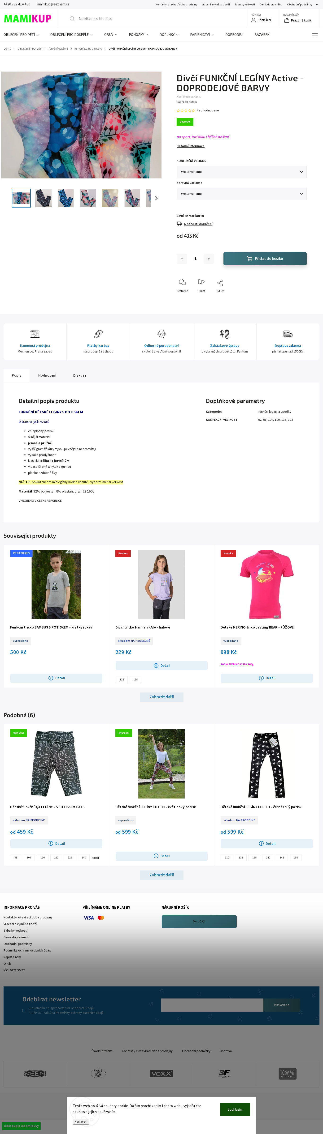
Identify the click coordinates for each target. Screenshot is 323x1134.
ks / (199, 921)
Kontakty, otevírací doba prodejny (176, 5)
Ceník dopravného (271, 5)
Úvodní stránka (102, 1051)
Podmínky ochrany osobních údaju (27, 950)
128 (135, 680)
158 (295, 858)
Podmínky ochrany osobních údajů (80, 1013)
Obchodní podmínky (299, 5)
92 (260, 419)
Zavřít (299, 299)
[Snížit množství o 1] (182, 259)
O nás (7, 963)
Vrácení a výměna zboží (216, 5)
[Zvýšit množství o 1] (209, 259)
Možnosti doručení (198, 224)
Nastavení (81, 1121)
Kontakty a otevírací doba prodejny (147, 1051)
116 (283, 419)
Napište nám (12, 957)
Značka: (187, 102)
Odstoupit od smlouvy (21, 1126)
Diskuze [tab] (80, 375)
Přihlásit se (281, 1005)
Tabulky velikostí (245, 5)
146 (282, 858)
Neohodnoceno (208, 110)
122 (290, 419)
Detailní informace (191, 146)
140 (84, 858)
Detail (60, 678)
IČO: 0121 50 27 (14, 970)
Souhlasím (235, 1109)
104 (270, 419)
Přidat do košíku (269, 259)
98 (264, 419)
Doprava (226, 1051)
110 (277, 419)
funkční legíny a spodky (274, 411)
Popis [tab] (16, 375)
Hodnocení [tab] (47, 375)
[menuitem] (24, 35)
